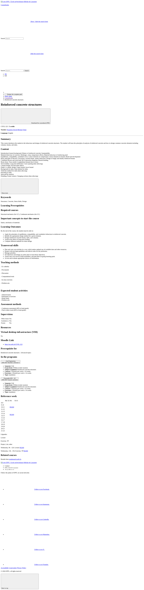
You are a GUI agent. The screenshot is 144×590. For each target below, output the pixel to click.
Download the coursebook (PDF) (40, 123)
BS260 (12, 407)
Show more (5, 193)
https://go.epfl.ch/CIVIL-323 (13, 344)
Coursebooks (5, 5)
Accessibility (5, 568)
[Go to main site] (19, 92)
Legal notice (13, 568)
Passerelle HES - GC (10, 379)
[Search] (15, 69)
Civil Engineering (11, 361)
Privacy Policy (21, 568)
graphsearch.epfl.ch (15, 459)
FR (6, 74)
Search (3, 38)
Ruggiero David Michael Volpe (16, 130)
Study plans (8, 96)
